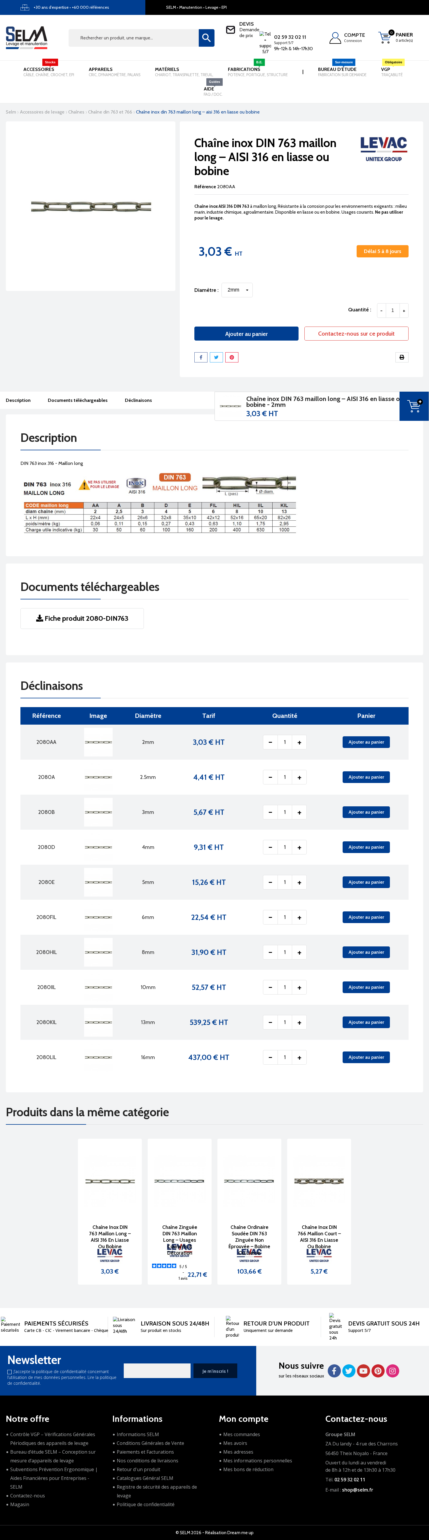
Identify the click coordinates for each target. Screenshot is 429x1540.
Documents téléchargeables (78, 400)
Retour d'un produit (138, 1469)
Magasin (19, 1504)
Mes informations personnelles (257, 1460)
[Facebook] (334, 1370)
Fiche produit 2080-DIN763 (85, 618)
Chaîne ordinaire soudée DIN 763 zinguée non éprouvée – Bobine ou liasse (249, 1240)
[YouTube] (363, 1370)
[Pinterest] (231, 357)
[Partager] (200, 357)
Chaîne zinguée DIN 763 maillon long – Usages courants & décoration (179, 1240)
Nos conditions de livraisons (147, 1460)
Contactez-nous (27, 1495)
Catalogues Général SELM (145, 1478)
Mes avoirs (235, 1443)
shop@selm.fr (357, 1490)
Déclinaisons (138, 400)
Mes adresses (238, 1452)
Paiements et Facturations (145, 1452)
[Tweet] (216, 357)
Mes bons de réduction (248, 1469)
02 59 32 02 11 (290, 37)
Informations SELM (138, 1434)
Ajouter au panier (246, 333)
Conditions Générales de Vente (150, 1443)
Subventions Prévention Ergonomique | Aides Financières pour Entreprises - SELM (54, 1478)
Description (18, 400)
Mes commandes (241, 1434)
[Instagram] (392, 1370)
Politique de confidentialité (146, 1504)
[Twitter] (348, 1370)
